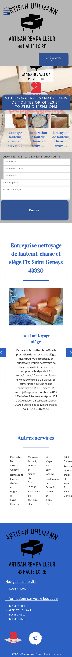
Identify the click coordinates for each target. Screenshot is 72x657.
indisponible (16, 614)
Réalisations (17, 588)
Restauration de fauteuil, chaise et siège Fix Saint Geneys (58, 480)
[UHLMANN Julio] (32, 25)
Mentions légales (52, 654)
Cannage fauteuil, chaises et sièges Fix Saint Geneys (31, 472)
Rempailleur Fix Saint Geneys (13, 463)
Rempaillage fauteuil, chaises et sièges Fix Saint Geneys (13, 489)
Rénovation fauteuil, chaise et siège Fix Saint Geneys (67, 481)
